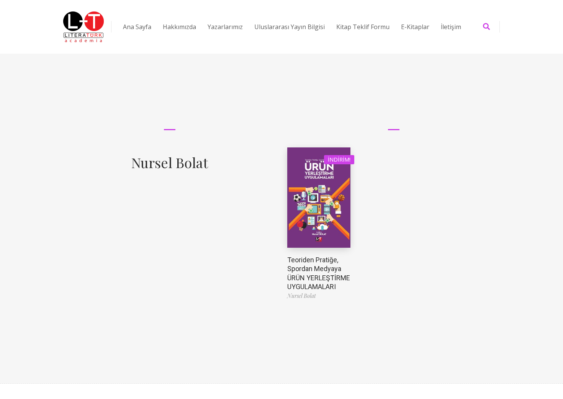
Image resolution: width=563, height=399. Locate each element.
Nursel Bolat (169, 162)
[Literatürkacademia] (83, 26)
